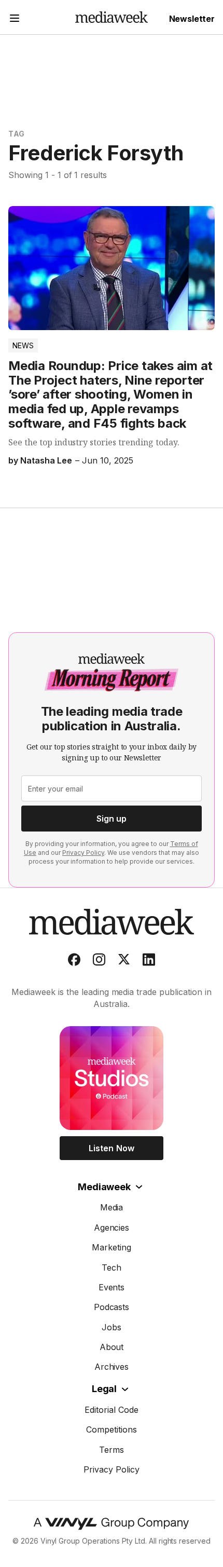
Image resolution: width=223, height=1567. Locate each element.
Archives (111, 1366)
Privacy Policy (83, 852)
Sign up (111, 818)
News (23, 345)
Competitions (111, 1429)
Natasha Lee (46, 460)
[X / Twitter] (124, 962)
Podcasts (112, 1307)
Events (112, 1287)
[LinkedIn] (149, 962)
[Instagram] (99, 962)
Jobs (111, 1327)
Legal (104, 1388)
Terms (111, 1450)
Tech (111, 1267)
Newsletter (192, 18)
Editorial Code (111, 1410)
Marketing (111, 1247)
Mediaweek (104, 1186)
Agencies (112, 1227)
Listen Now (111, 1148)
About (112, 1347)
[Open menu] (14, 19)
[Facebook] (74, 962)
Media (111, 1207)
